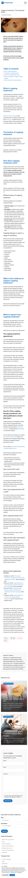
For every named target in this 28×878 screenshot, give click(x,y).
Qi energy (9, 119)
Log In (3, 861)
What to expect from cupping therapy (12, 80)
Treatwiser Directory (16, 446)
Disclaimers (4, 852)
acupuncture (20, 427)
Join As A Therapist (6, 859)
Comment (5, 774)
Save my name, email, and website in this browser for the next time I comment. (13, 796)
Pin (6, 640)
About (3, 841)
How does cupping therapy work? (12, 74)
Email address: (4, 823)
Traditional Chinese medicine (10, 116)
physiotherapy (21, 428)
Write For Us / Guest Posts (8, 839)
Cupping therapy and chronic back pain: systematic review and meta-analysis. (13, 584)
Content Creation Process (7, 846)
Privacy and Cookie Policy (8, 850)
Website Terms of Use (7, 848)
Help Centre (4, 863)
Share (6, 638)
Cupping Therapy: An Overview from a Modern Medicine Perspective (13, 597)
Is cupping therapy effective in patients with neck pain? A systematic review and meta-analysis (13, 590)
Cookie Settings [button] (5, 875)
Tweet (13, 638)
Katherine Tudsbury (7, 14)
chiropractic (6, 428)
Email (5, 767)
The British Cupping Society (11, 436)
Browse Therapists (6, 843)
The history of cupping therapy (11, 73)
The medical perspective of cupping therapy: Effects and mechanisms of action (14, 577)
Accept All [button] (12, 875)
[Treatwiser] (7, 2)
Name (5, 760)
